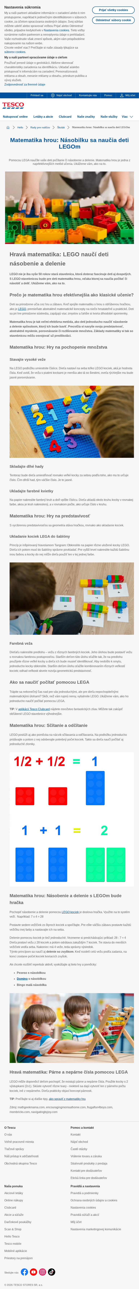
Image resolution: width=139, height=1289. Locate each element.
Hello (20, 127)
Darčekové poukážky (17, 1222)
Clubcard (10, 1207)
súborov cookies (14, 51)
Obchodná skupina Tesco (20, 1163)
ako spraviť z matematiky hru (67, 1098)
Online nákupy (13, 1200)
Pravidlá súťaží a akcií (85, 1214)
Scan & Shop (12, 1229)
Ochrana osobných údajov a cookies (94, 1200)
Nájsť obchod (79, 1141)
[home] (8, 127)
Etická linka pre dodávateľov (89, 1177)
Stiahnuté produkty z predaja (89, 1163)
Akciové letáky (13, 1193)
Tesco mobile (12, 1243)
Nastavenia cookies (56, 30)
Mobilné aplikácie (15, 1250)
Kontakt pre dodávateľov (86, 1170)
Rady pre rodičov (40, 127)
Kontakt (75, 1134)
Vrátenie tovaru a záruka (86, 1156)
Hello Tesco (12, 1236)
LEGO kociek (70, 912)
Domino (22, 978)
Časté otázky (79, 1149)
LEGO (22, 309)
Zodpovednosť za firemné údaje (24, 84)
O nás (8, 1134)
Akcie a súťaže (14, 1214)
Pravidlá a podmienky (84, 1193)
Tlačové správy (14, 1149)
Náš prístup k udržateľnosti (21, 1156)
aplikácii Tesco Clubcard (34, 709)
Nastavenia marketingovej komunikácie (96, 1229)
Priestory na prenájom (18, 1258)
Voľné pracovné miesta (19, 1141)
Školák (61, 127)
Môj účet (76, 1222)
